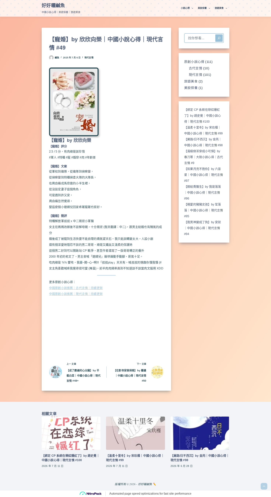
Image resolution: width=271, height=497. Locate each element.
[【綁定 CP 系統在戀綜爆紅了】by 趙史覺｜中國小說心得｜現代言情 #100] (71, 433)
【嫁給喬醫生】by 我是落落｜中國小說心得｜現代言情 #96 (202, 192)
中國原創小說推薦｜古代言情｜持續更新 (76, 288)
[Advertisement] (106, 324)
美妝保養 (202, 8)
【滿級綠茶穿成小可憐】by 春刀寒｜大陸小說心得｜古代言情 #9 (203, 157)
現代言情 (88, 57)
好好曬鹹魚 (53, 5)
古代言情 (195, 68)
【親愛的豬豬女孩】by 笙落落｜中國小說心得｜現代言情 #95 (203, 210)
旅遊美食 (219, 8)
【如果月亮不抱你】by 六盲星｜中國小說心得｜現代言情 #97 (203, 174)
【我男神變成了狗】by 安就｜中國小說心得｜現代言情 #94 (202, 228)
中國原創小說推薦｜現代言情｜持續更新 (76, 293)
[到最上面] (264, 486)
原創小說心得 (194, 62)
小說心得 (185, 8)
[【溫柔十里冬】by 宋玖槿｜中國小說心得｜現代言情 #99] (135, 433)
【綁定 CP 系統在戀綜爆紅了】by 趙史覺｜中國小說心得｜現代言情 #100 (202, 115)
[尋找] (219, 38)
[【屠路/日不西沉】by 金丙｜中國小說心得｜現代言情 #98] (200, 433)
